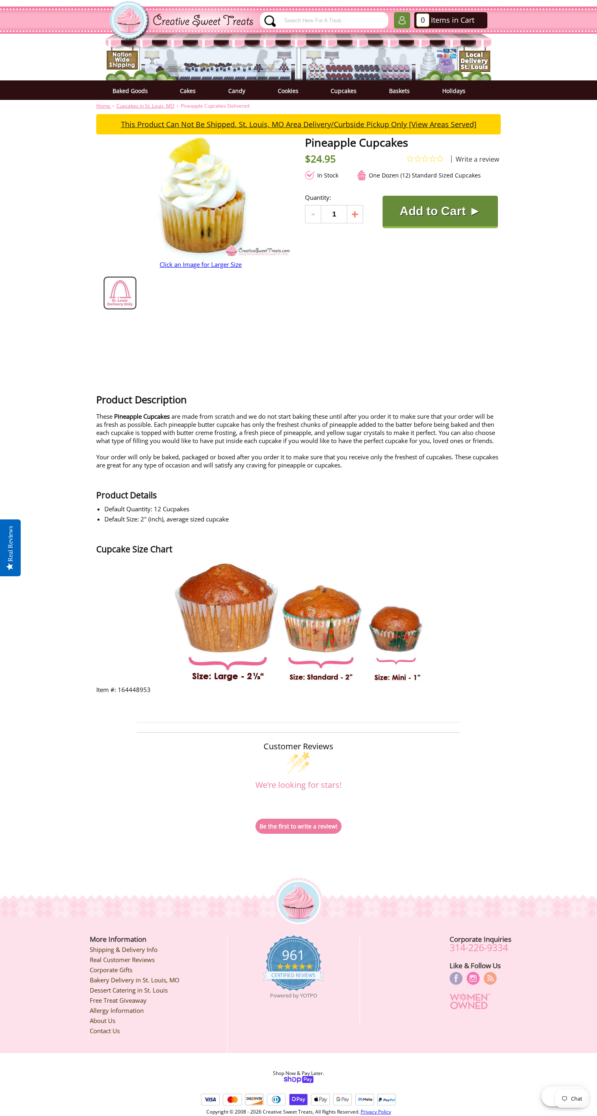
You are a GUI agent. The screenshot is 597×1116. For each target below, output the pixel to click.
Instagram (473, 978)
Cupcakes (344, 91)
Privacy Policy (376, 1111)
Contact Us (105, 1031)
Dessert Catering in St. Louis (129, 990)
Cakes (188, 91)
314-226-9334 (479, 947)
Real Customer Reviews (122, 960)
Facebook (456, 978)
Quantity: (318, 197)
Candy (236, 91)
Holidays (453, 91)
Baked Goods (130, 91)
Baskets (399, 91)
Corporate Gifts (111, 970)
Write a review (477, 159)
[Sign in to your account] (402, 22)
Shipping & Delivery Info (124, 949)
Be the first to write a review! (298, 826)
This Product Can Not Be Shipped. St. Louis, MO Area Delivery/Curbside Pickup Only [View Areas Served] (298, 124)
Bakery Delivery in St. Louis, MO (135, 980)
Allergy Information (117, 1010)
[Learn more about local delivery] (120, 307)
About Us (102, 1021)
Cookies (288, 91)
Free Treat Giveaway (118, 1000)
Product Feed (490, 978)
